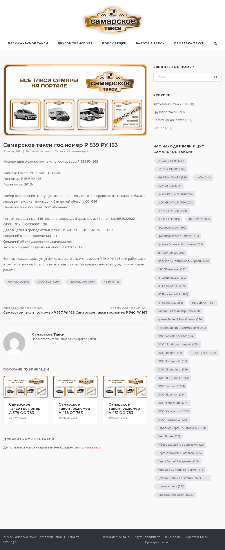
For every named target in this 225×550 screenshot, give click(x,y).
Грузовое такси (165, 112)
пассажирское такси (82, 281)
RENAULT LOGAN (18, 281)
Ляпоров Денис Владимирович (182, 328)
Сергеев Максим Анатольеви (180, 453)
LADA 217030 (169, 186)
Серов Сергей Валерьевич (178, 461)
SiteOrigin (9, 542)
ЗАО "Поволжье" (172, 269)
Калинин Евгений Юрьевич (179, 311)
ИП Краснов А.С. (171, 286)
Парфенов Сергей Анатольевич (182, 428)
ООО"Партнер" (171, 386)
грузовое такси (171, 486)
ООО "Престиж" (171, 394)
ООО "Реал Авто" (49, 281)
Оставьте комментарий (71, 151)
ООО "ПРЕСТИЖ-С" (173, 378)
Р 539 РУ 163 (112, 281)
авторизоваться (88, 447)
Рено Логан (169, 436)
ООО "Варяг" (170, 353)
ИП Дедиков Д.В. (172, 278)
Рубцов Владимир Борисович (180, 445)
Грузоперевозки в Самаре (178, 236)
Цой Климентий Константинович (183, 478)
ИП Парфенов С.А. (173, 294)
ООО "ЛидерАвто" (173, 369)
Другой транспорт (75, 43)
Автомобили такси (38, 151)
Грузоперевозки (172, 227)
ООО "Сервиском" (173, 411)
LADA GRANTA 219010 (175, 194)
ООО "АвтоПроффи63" (176, 336)
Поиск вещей (114, 43)
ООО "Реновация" (173, 403)
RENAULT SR (169, 219)
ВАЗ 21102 (199, 219)
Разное (158, 128)
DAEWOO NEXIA (171, 161)
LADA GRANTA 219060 (175, 202)
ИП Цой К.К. (203, 303)
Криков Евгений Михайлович (180, 319)
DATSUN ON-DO (171, 169)
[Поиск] (216, 77)
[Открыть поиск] (215, 44)
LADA (203, 177)
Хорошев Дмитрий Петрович (180, 470)
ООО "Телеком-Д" (173, 419)
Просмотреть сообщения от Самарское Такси (64, 339)
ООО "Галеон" (204, 353)
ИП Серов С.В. (170, 303)
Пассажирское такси (28, 43)
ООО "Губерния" (172, 361)
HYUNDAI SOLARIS (172, 177)
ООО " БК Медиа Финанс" (178, 344)
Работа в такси (150, 43)
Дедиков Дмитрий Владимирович (183, 261)
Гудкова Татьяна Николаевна (180, 244)
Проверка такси (189, 43)
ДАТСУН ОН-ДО (171, 252)
